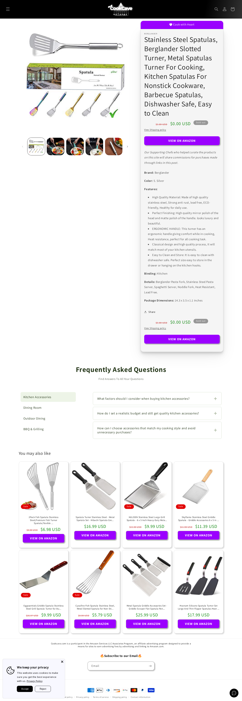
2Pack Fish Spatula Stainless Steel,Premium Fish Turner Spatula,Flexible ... (43, 520)
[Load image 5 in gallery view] (114, 146)
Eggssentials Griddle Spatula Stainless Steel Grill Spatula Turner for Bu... (43, 607)
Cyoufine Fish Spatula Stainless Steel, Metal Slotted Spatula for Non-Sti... (95, 607)
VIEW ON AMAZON (182, 141)
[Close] (62, 661)
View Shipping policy (155, 129)
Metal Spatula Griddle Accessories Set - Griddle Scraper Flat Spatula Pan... (147, 607)
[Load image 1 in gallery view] (36, 146)
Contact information (140, 697)
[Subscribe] (150, 666)
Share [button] (151, 312)
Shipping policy (119, 697)
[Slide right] (127, 146)
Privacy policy (82, 697)
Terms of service (101, 697)
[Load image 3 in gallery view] (75, 146)
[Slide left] (23, 146)
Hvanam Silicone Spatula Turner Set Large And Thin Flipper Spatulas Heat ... (198, 607)
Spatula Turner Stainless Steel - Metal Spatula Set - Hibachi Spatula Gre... (95, 519)
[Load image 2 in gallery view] (55, 146)
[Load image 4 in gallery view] (94, 146)
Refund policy (66, 697)
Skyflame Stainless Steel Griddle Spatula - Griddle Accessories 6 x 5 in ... (198, 519)
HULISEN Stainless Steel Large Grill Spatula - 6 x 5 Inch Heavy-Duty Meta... (147, 519)
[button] (8, 9)
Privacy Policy (35, 681)
